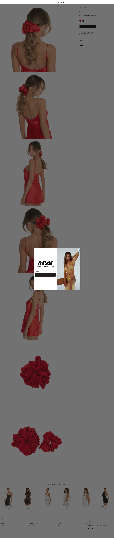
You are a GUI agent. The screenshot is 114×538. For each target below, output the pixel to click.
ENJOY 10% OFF (45, 275)
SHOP (2, 2)
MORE (7, 2)
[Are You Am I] (57, 2)
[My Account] (108, 2)
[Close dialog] (79, 250)
